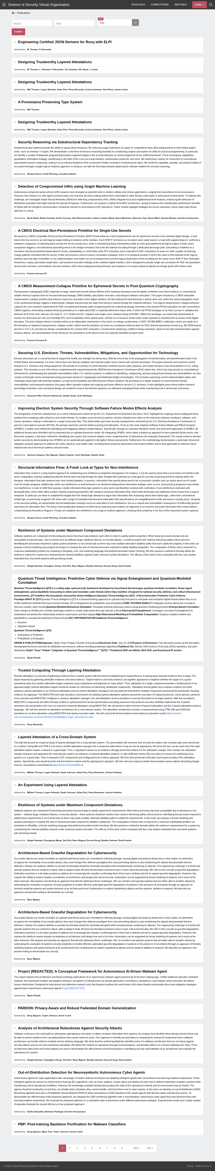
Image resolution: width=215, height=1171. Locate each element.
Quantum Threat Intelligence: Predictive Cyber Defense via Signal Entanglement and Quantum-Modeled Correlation (104, 580)
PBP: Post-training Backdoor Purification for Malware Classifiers (72, 1124)
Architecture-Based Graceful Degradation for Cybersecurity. (67, 912)
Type (101, 19)
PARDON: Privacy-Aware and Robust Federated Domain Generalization (77, 1008)
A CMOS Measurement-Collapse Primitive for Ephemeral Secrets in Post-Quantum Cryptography (98, 286)
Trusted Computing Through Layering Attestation (59, 670)
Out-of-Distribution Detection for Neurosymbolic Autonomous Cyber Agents (81, 1072)
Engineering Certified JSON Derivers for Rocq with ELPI (65, 42)
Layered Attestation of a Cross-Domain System (57, 737)
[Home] (13, 13)
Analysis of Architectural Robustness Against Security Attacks (70, 1028)
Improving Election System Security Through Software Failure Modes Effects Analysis (90, 408)
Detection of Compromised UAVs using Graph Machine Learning (72, 186)
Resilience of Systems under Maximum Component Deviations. (70, 805)
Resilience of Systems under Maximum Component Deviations (70, 530)
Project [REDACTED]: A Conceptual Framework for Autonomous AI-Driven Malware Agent (92, 971)
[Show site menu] (4, 5)
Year (58, 23)
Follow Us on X (203, 1166)
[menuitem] (138, 4)
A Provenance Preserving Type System (50, 102)
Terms (190, 1166)
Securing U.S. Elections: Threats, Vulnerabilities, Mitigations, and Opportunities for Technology (98, 353)
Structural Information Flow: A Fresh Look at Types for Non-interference (78, 467)
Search (17, 23)
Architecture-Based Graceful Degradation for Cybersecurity (67, 853)
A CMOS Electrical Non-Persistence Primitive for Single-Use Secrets (74, 231)
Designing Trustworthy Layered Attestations (55, 62)
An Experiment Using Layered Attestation (52, 785)
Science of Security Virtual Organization (38, 5)
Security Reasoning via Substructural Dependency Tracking (68, 142)
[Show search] (211, 4)
